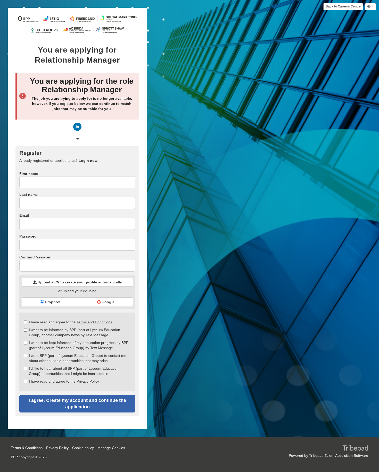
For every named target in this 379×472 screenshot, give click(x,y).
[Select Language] (370, 6)
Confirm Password (35, 257)
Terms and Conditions (94, 322)
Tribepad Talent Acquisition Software (338, 455)
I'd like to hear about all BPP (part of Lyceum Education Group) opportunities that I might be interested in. (74, 371)
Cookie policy (83, 448)
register (66, 104)
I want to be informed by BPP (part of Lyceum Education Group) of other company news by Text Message (74, 332)
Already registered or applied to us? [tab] (58, 160)
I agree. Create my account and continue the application (77, 403)
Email (24, 215)
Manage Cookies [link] (111, 448)
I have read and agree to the (70, 322)
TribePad (355, 449)
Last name (28, 194)
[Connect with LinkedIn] (77, 127)
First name (28, 174)
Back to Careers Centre (343, 6)
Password (28, 236)
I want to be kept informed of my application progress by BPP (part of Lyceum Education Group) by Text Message (78, 345)
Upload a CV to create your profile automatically (79, 282)
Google (107, 302)
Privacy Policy (88, 381)
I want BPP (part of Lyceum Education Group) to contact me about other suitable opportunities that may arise (77, 358)
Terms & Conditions (27, 448)
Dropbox (52, 302)
